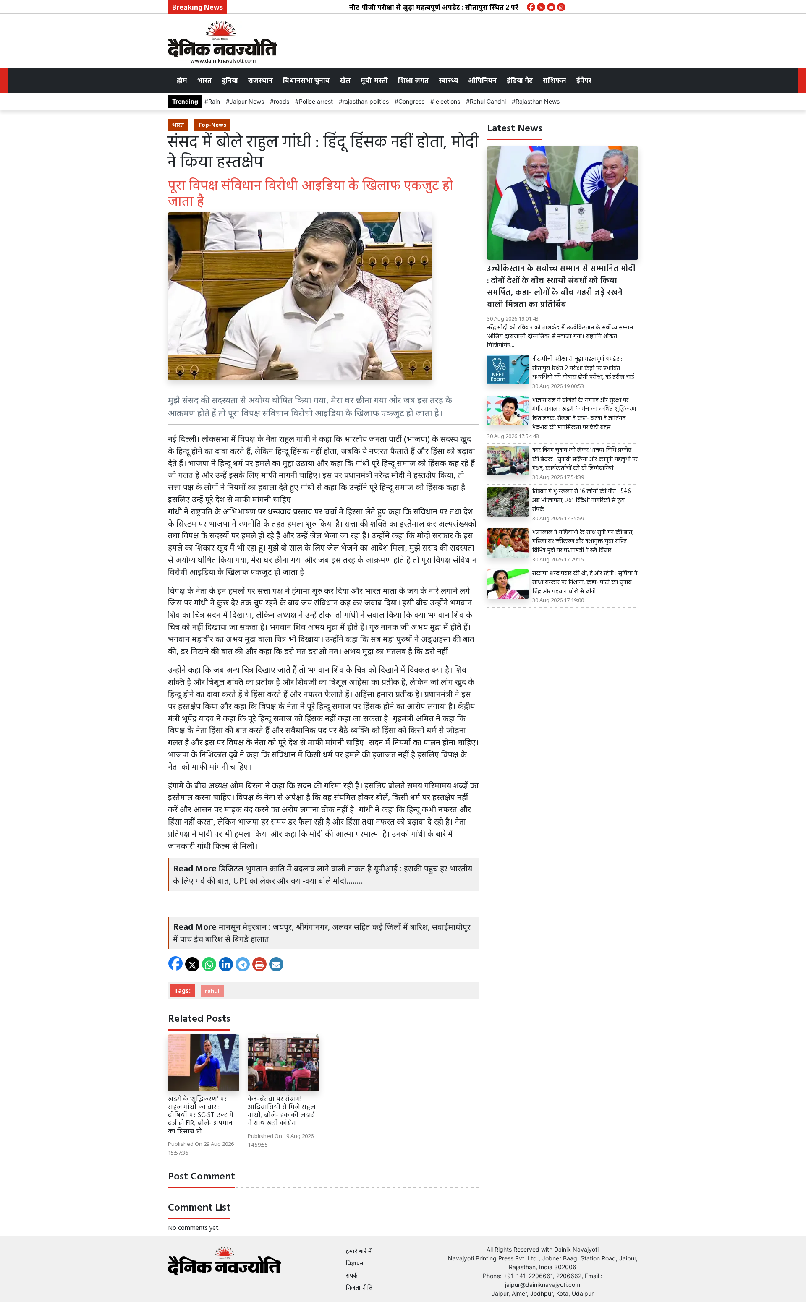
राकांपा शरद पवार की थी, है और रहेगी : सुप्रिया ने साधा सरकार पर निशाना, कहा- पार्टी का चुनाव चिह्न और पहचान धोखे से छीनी (584, 583)
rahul (212, 990)
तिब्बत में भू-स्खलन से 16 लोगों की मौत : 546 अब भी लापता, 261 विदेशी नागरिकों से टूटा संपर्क (581, 500)
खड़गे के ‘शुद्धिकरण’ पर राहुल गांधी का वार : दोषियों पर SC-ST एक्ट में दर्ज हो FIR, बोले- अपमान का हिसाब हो (200, 1115)
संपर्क (352, 1275)
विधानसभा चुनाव (306, 80)
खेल (345, 80)
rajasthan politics (366, 101)
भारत (204, 80)
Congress (411, 101)
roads (281, 101)
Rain (214, 101)
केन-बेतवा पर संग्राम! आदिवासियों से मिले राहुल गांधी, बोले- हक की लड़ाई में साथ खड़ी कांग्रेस (281, 1111)
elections (447, 101)
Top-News (212, 124)
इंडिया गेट (520, 80)
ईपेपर (583, 80)
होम (182, 80)
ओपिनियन (482, 80)
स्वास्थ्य (448, 80)
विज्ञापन (354, 1263)
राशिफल (554, 80)
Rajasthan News (538, 101)
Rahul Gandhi (488, 101)
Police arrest (316, 101)
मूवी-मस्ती (374, 80)
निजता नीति (359, 1287)
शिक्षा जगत (413, 80)
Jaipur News (247, 101)
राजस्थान (260, 80)
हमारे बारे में (359, 1251)
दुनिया (230, 80)
